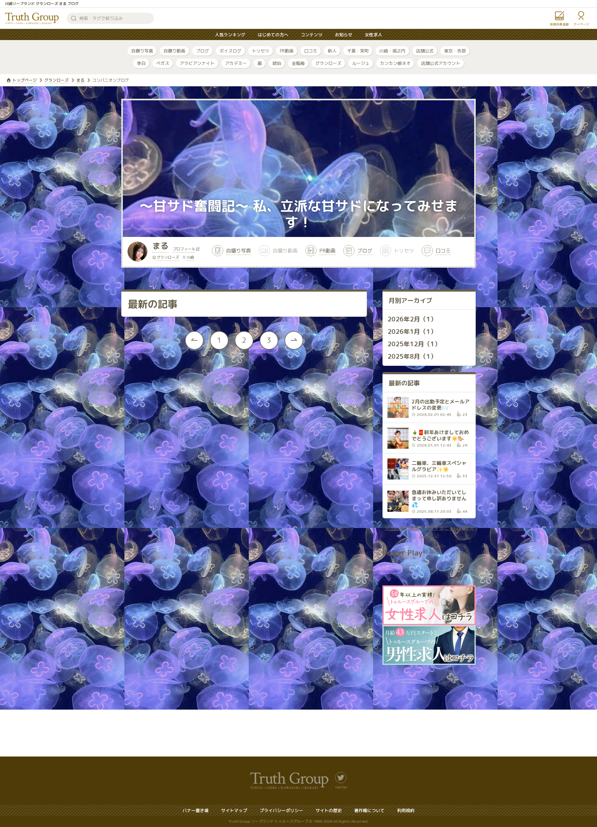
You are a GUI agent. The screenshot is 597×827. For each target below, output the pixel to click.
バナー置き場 (196, 810)
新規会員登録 (559, 24)
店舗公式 (424, 51)
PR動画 (287, 51)
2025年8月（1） (412, 356)
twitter (341, 787)
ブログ (202, 51)
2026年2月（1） (412, 319)
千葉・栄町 (358, 51)
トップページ (24, 80)
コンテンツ (311, 35)
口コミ (310, 51)
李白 (141, 63)
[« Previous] (194, 340)
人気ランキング (230, 35)
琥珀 (276, 63)
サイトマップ (234, 810)
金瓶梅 (298, 63)
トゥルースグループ (32, 18)
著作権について (369, 810)
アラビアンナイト (197, 63)
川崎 (190, 257)
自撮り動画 (174, 51)
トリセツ (260, 51)
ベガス (162, 63)
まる (80, 80)
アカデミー (236, 63)
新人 (332, 51)
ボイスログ (230, 51)
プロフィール (184, 249)
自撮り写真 (142, 51)
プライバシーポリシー (281, 810)
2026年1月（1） (412, 331)
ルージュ (360, 63)
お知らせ (343, 35)
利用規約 (405, 810)
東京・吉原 (455, 51)
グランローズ (328, 63)
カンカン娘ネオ (395, 63)
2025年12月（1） (414, 343)
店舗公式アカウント (440, 63)
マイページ (581, 24)
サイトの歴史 (329, 810)
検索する (74, 18)
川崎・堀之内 (392, 51)
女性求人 (373, 35)
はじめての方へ (273, 35)
